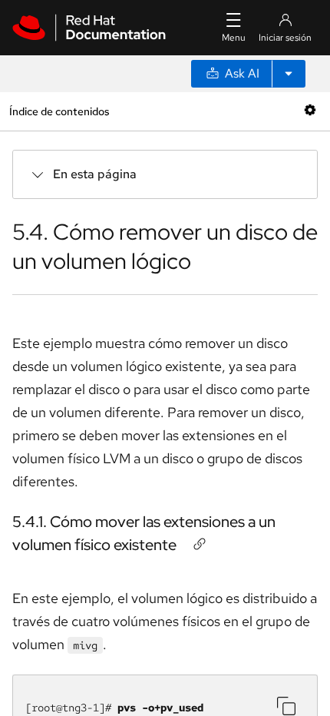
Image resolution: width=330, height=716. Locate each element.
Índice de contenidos (59, 111)
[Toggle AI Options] (288, 74)
